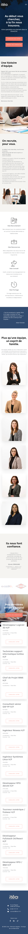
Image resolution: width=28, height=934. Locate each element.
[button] (14, 39)
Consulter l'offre (14, 639)
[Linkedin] (13, 918)
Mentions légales (15, 924)
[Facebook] (10, 918)
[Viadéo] (17, 918)
